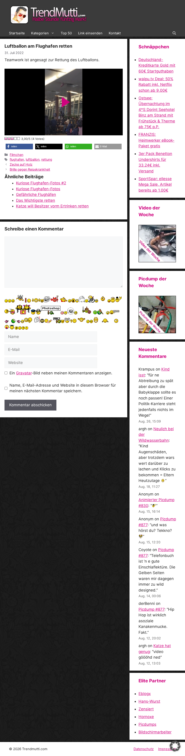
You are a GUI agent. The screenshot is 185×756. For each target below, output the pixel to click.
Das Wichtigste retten (35, 200)
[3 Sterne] (12, 138)
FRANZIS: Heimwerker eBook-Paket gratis (156, 140)
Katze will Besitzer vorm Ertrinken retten (52, 206)
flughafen (17, 159)
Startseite (17, 33)
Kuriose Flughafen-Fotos (38, 189)
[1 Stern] (6, 138)
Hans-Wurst (149, 701)
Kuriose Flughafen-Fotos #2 (41, 183)
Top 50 (66, 33)
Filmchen (16, 155)
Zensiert (146, 709)
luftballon (32, 159)
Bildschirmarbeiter (155, 732)
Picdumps (147, 724)
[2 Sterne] (9, 138)
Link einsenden (90, 33)
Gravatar (24, 373)
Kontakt (115, 33)
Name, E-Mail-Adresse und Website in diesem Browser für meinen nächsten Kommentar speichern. (62, 388)
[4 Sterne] (15, 138)
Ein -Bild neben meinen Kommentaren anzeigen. (60, 373)
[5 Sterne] (18, 138)
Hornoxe (146, 716)
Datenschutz (144, 749)
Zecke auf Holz (21, 164)
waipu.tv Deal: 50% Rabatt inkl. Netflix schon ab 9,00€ (156, 85)
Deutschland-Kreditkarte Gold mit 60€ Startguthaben (157, 65)
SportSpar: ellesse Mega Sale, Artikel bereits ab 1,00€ (155, 184)
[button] (174, 33)
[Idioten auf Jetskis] (157, 261)
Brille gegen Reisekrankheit (30, 169)
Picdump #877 (151, 609)
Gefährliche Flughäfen (36, 194)
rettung (46, 159)
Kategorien (40, 33)
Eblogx (145, 693)
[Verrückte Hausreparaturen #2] (157, 332)
